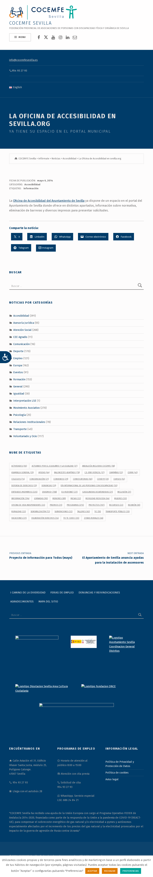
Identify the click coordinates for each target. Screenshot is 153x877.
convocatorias (82, 479)
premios (56, 505)
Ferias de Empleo (62, 592)
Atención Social (22, 330)
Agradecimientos (22, 601)
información (31, 188)
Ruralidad (18, 511)
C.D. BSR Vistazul (94, 472)
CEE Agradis (20, 337)
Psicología (19, 415)
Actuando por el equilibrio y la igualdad (54, 466)
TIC (97, 511)
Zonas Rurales (93, 518)
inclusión (124, 492)
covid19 (103, 479)
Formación (19, 379)
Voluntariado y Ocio (25, 436)
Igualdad (18, 393)
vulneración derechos (45, 518)
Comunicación (21, 344)
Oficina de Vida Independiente (28, 505)
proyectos (96, 505)
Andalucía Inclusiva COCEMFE (98, 466)
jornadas (41, 498)
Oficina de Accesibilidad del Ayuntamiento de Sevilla (49, 200)
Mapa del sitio (48, 601)
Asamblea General (22, 472)
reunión (134, 505)
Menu (22, 37)
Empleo (18, 358)
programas (75, 505)
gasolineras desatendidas (97, 492)
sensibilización (40, 511)
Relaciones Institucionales (29, 422)
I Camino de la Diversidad (28, 592)
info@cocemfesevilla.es (23, 60)
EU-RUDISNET (69, 492)
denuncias (49, 485)
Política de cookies (117, 772)
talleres (83, 511)
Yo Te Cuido (71, 518)
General (18, 386)
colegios (18, 479)
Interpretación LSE (24, 400)
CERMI (133, 472)
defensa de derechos (24, 485)
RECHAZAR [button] (109, 871)
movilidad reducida (97, 498)
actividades (19, 466)
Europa (17, 365)
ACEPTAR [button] (92, 871)
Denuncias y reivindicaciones (99, 592)
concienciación (39, 479)
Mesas (76, 498)
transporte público (117, 511)
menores (59, 498)
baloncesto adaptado (67, 472)
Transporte (20, 429)
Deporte (18, 351)
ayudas (43, 472)
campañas (116, 472)
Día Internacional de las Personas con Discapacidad (89, 485)
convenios (60, 479)
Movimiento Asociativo (26, 407)
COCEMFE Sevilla (30, 23)
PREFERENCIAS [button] (130, 871)
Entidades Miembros (24, 492)
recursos (116, 505)
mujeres (120, 498)
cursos (119, 479)
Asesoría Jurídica (23, 322)
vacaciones (18, 518)
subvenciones (63, 511)
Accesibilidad (32, 184)
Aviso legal (111, 779)
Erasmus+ (49, 492)
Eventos (18, 372)
